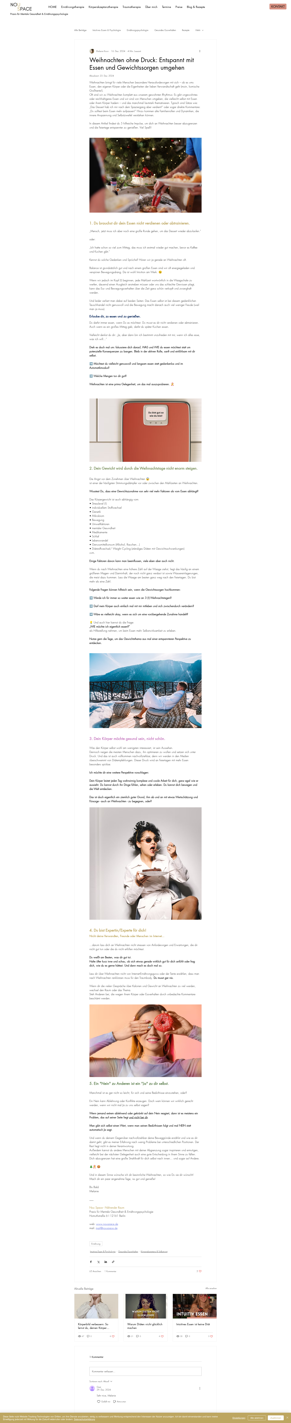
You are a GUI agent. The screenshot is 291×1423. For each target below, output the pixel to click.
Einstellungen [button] (238, 1417)
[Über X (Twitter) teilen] (98, 1261)
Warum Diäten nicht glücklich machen (144, 1326)
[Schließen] (287, 1418)
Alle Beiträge (80, 30)
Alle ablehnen (256, 1417)
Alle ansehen (211, 1288)
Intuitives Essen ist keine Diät (193, 1324)
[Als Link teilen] (113, 1261)
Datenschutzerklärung (84, 1419)
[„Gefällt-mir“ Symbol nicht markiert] (99, 1401)
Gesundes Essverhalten (165, 30)
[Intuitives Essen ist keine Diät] (195, 1306)
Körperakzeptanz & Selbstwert (154, 1251)
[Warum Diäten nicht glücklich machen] (145, 1306)
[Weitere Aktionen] (200, 51)
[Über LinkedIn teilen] (105, 1261)
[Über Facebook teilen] (90, 1261)
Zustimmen (275, 1417)
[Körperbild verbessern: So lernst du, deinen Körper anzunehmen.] (96, 1306)
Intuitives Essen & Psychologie (107, 30)
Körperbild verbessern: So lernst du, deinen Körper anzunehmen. (93, 1326)
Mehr (198, 30)
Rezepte (185, 30)
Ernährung (95, 1243)
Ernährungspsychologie (137, 30)
